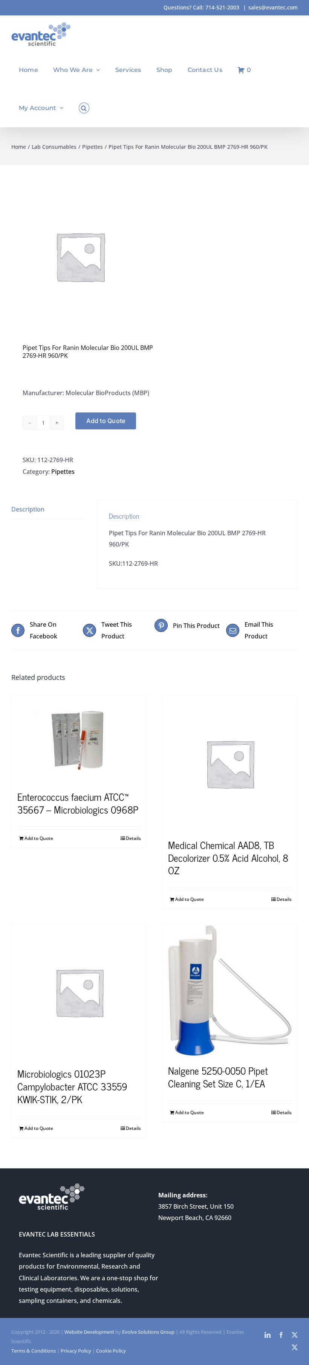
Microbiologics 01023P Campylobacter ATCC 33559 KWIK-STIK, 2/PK (72, 1086)
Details (133, 838)
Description (27, 509)
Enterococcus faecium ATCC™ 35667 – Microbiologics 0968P (77, 802)
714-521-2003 (222, 7)
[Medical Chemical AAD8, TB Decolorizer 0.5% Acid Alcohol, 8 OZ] (229, 763)
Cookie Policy (111, 1350)
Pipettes (63, 471)
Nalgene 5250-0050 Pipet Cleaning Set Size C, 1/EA (218, 1076)
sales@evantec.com (273, 7)
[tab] (48, 509)
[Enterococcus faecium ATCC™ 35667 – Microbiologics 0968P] (79, 739)
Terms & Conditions (33, 1350)
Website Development (89, 1331)
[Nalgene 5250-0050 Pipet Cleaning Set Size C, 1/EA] (229, 991)
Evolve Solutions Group (148, 1331)
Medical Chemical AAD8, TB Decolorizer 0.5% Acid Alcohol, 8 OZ (228, 857)
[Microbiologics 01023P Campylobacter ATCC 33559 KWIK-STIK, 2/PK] (79, 992)
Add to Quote (105, 420)
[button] (84, 108)
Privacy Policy (76, 1350)
